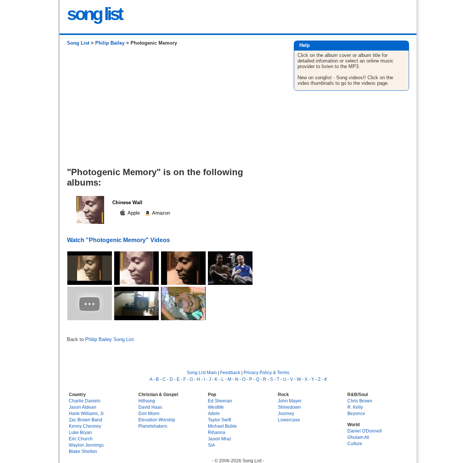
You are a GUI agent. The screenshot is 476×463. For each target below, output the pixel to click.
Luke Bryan (80, 432)
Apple (133, 213)
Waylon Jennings (86, 445)
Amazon (160, 213)
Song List (78, 43)
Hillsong (146, 400)
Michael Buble (222, 426)
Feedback (230, 372)
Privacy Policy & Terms (266, 372)
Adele (214, 413)
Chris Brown (359, 400)
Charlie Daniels (84, 400)
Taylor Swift (219, 419)
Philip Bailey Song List (109, 339)
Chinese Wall (127, 202)
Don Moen (149, 413)
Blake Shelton (83, 451)
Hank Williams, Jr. (86, 413)
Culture (354, 443)
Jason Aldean (82, 407)
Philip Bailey (110, 43)
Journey (286, 413)
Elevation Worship (156, 419)
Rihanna (216, 432)
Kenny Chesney (85, 426)
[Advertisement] (173, 109)
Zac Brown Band (85, 419)
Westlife (216, 407)
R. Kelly (355, 407)
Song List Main (202, 372)
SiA (211, 445)
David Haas (150, 407)
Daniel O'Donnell (364, 430)
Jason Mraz (219, 438)
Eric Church (81, 438)
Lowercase (289, 419)
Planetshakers (152, 426)
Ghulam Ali (358, 437)
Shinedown (289, 407)
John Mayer (290, 400)
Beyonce (356, 413)
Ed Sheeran (220, 400)
